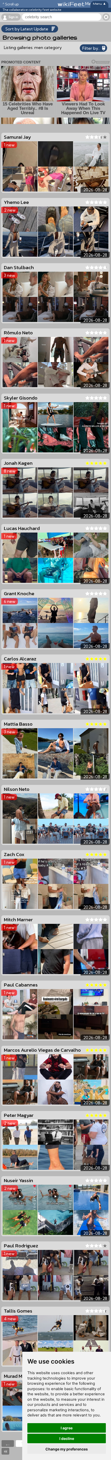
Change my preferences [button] (66, 1449)
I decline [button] (66, 1438)
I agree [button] (67, 1428)
